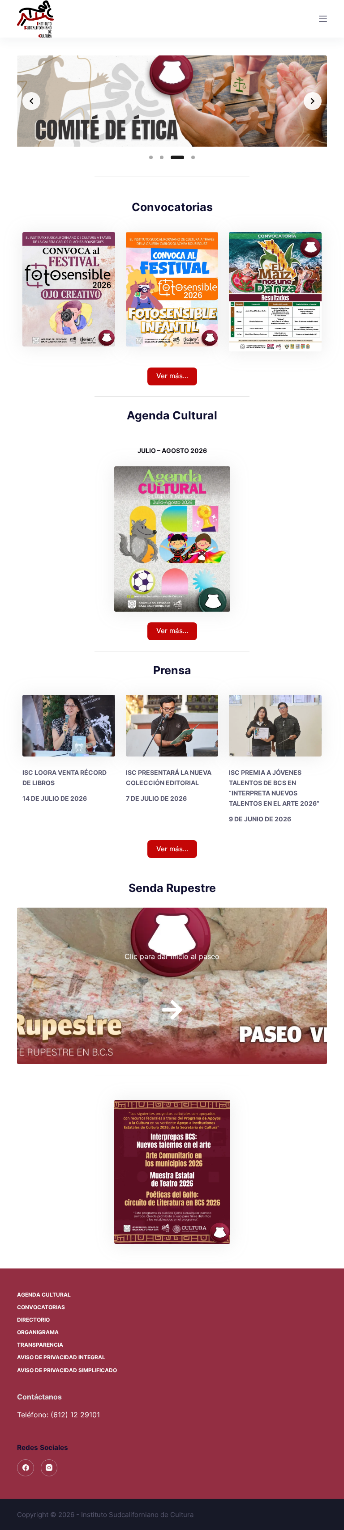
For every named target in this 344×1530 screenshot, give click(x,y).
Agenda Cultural (44, 1294)
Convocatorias (41, 1307)
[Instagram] (49, 1467)
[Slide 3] (172, 157)
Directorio (33, 1319)
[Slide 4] (188, 157)
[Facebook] (25, 1467)
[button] (172, 1172)
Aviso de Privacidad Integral (61, 1357)
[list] (172, 101)
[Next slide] (313, 101)
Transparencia (40, 1344)
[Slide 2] (161, 157)
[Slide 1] (151, 157)
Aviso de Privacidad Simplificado (67, 1370)
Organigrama (38, 1332)
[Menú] (323, 19)
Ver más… (172, 376)
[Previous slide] (31, 101)
